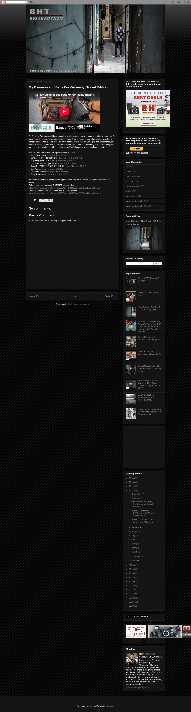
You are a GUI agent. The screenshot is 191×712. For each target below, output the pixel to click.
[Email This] (40, 200)
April (133, 548)
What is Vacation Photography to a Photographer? (146, 397)
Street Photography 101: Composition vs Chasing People (149, 368)
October (135, 498)
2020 (131, 565)
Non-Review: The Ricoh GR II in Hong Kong (149, 308)
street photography (135, 201)
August (135, 531)
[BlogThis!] (42, 200)
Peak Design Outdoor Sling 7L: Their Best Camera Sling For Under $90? (149, 384)
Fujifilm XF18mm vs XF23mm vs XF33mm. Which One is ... (142, 513)
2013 (131, 593)
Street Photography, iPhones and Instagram (149, 338)
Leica (128, 166)
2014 (131, 589)
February (136, 556)
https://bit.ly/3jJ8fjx (55, 169)
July (133, 535)
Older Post (110, 296)
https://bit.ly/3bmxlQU (59, 172)
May (133, 544)
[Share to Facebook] (48, 200)
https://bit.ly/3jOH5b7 (57, 174)
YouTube (130, 181)
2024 (131, 478)
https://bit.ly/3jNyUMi (67, 161)
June (134, 539)
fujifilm (129, 191)
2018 (131, 573)
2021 (131, 490)
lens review (131, 196)
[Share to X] (45, 200)
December (136, 494)
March (134, 552)
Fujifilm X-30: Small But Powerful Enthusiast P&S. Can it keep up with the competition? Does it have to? (150, 326)
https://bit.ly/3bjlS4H (69, 163)
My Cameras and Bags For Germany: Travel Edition (142, 504)
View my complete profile (137, 687)
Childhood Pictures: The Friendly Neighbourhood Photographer (149, 412)
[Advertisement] (144, 446)
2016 (131, 581)
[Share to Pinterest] (51, 200)
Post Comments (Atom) (78, 304)
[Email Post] (35, 200)
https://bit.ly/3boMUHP (76, 166)
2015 (131, 585)
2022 (131, 486)
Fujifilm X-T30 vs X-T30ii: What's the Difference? (143, 520)
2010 (131, 606)
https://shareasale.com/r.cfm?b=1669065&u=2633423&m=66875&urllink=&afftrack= (65, 193)
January (135, 560)
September (137, 527)
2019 (131, 569)
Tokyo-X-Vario (132, 176)
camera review (133, 186)
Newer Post (35, 296)
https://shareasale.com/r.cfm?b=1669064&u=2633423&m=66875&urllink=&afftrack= (65, 188)
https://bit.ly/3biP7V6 (56, 155)
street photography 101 (137, 206)
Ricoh (128, 171)
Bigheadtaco (148, 654)
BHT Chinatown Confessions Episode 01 (149, 352)
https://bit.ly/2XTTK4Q (73, 158)
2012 (131, 598)
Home (73, 296)
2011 (131, 602)
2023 (131, 482)
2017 (131, 577)
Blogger (110, 706)
